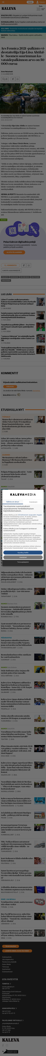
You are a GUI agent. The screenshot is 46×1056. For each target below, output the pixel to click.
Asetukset (23, 557)
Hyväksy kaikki (23, 552)
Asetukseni (33, 502)
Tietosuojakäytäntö (23, 562)
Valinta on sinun (12, 502)
